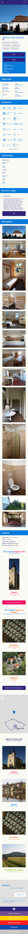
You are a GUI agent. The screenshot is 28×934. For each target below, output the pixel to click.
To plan (14, 59)
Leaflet (20, 732)
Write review (20, 894)
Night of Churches (14, 923)
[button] (14, 712)
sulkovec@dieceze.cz (9, 65)
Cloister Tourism (14, 913)
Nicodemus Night (14, 918)
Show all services (13, 149)
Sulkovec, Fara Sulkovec (13, 38)
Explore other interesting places (14, 687)
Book (14, 54)
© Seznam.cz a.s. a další (24, 732)
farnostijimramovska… (9, 68)
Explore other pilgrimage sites (14, 602)
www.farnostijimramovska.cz (12, 543)
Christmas (14, 927)
